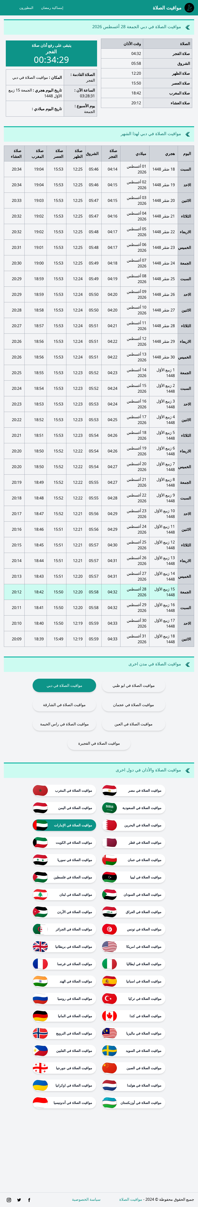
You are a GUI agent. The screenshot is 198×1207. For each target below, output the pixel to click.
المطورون (26, 7)
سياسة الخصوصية (86, 1199)
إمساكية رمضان (52, 7)
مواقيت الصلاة (130, 1199)
